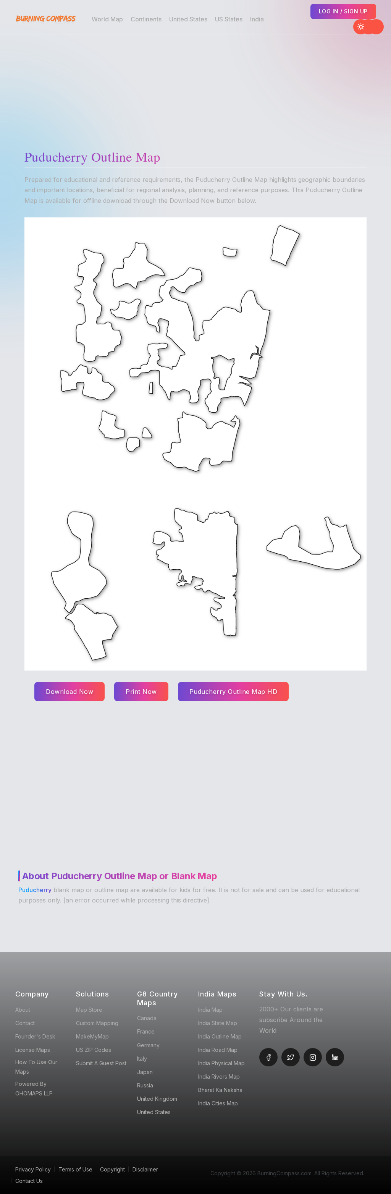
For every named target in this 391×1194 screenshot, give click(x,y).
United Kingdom (157, 1098)
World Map (107, 19)
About (22, 1009)
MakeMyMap (92, 1036)
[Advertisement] (197, 87)
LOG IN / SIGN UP (343, 11)
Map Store (89, 1009)
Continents (146, 19)
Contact (25, 1023)
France (146, 1031)
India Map (210, 1009)
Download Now (69, 691)
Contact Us (29, 1181)
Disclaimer (145, 1169)
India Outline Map (220, 1036)
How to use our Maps (36, 1067)
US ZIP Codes (93, 1050)
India (257, 19)
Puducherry (35, 890)
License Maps (32, 1050)
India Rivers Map (219, 1076)
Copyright (112, 1169)
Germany (148, 1045)
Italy (142, 1058)
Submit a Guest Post (101, 1063)
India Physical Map (221, 1063)
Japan (145, 1072)
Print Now (141, 691)
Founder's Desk (35, 1036)
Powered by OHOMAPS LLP (34, 1089)
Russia (145, 1085)
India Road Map (218, 1050)
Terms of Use (75, 1169)
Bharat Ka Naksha (220, 1090)
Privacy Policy (33, 1169)
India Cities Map (218, 1103)
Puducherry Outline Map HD (233, 691)
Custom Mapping (97, 1023)
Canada (147, 1018)
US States (228, 19)
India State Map (217, 1023)
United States (188, 19)
